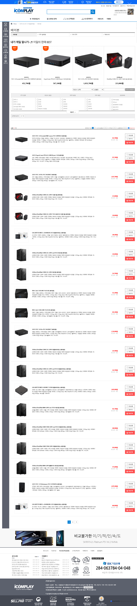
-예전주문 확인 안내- (18, 571)
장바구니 (122, 6)
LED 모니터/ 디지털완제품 (27, 24)
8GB (39, 104)
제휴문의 (85, 550)
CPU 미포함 (17, 104)
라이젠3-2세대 (17, 109)
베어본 (39, 24)
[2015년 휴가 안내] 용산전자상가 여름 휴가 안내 (25, 566)
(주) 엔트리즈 (92, 590)
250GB (65, 108)
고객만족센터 (76, 550)
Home (15, 24)
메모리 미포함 (42, 108)
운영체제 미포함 (117, 104)
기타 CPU (74, 34)
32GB (89, 104)
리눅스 (115, 102)
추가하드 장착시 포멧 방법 (19, 575)
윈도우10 (115, 109)
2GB (39, 99)
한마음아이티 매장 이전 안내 (20, 560)
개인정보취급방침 (64, 550)
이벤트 (92, 550)
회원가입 (108, 6)
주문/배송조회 (131, 6)
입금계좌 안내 (16, 568)
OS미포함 (116, 99)
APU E (15, 102)
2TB (64, 102)
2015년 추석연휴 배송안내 (19, 564)
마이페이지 (116, 6)
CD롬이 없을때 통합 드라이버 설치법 (22, 573)
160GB (65, 106)
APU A (15, 99)
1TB (64, 99)
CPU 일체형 (42, 34)
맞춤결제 (99, 550)
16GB (40, 106)
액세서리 (107, 34)
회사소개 (45, 550)
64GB (89, 106)
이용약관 (53, 550)
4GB (39, 102)
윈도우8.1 (116, 107)
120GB (65, 104)
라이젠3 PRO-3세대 (19, 106)
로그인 (103, 6)
